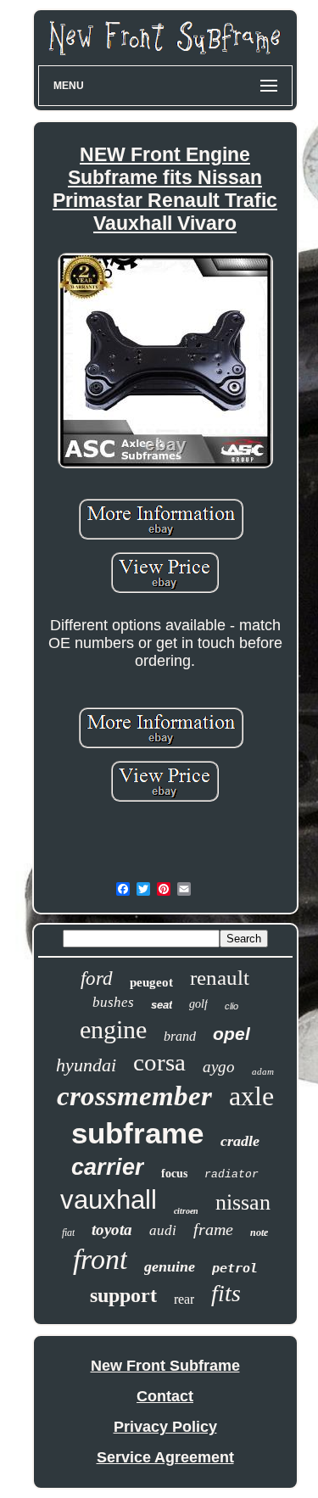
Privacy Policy (165, 1426)
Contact (165, 1396)
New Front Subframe (165, 1365)
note (259, 1232)
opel (231, 1033)
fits (226, 1293)
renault (219, 977)
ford (97, 978)
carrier (107, 1167)
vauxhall (108, 1200)
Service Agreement (165, 1457)
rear (184, 1299)
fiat (68, 1232)
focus (174, 1173)
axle (251, 1096)
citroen (186, 1211)
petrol (235, 1268)
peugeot (151, 982)
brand (180, 1036)
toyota (112, 1229)
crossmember (134, 1096)
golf (198, 1004)
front (100, 1259)
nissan (243, 1202)
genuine (169, 1266)
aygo (219, 1067)
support (123, 1295)
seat (161, 1004)
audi (162, 1230)
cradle (239, 1140)
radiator (231, 1174)
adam (263, 1071)
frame (213, 1229)
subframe (137, 1132)
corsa (159, 1062)
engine (113, 1029)
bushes (113, 1002)
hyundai (86, 1065)
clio (231, 1006)
